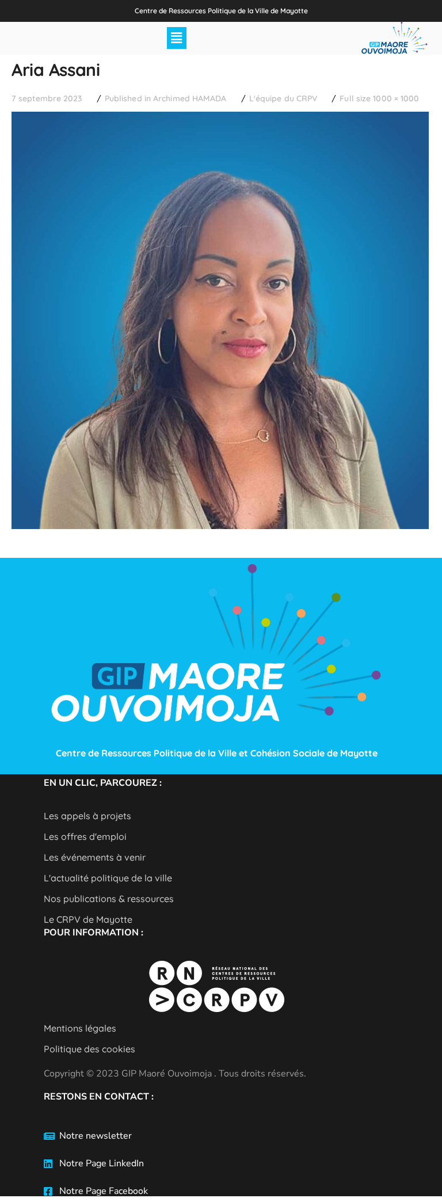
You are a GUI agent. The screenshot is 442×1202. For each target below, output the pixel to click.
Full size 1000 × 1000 (379, 98)
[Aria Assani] (220, 120)
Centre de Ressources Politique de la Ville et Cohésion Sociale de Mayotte (217, 753)
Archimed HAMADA (190, 98)
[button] (176, 38)
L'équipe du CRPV (283, 98)
